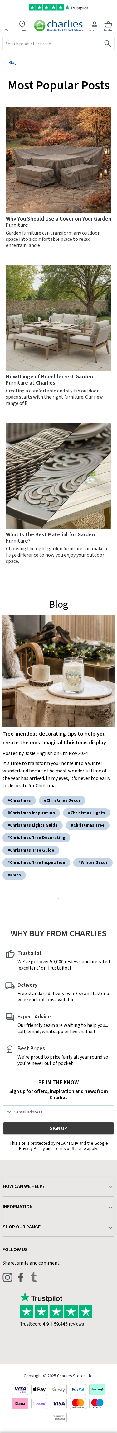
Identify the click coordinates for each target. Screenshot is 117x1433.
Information (18, 1206)
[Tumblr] (34, 1277)
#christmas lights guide (32, 825)
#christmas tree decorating (36, 838)
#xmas (14, 875)
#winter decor (93, 863)
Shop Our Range (22, 1226)
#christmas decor (62, 800)
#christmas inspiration (31, 813)
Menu (8, 30)
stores (22, 30)
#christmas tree (88, 825)
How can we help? (24, 1186)
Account (94, 30)
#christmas (19, 800)
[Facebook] (21, 1277)
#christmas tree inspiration (36, 863)
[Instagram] (7, 1277)
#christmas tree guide (30, 850)
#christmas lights (86, 813)
